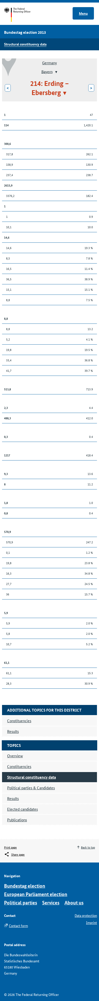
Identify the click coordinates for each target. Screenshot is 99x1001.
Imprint (91, 922)
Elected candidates (22, 809)
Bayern (47, 71)
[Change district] (56, 72)
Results (13, 798)
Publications (17, 819)
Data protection (86, 915)
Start (22, 15)
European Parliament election (35, 894)
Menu (83, 13)
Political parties (20, 902)
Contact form (18, 925)
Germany (49, 62)
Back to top (88, 847)
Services (50, 902)
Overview (15, 755)
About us (74, 902)
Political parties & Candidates (31, 787)
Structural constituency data (25, 44)
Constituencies (19, 766)
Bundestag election (24, 886)
